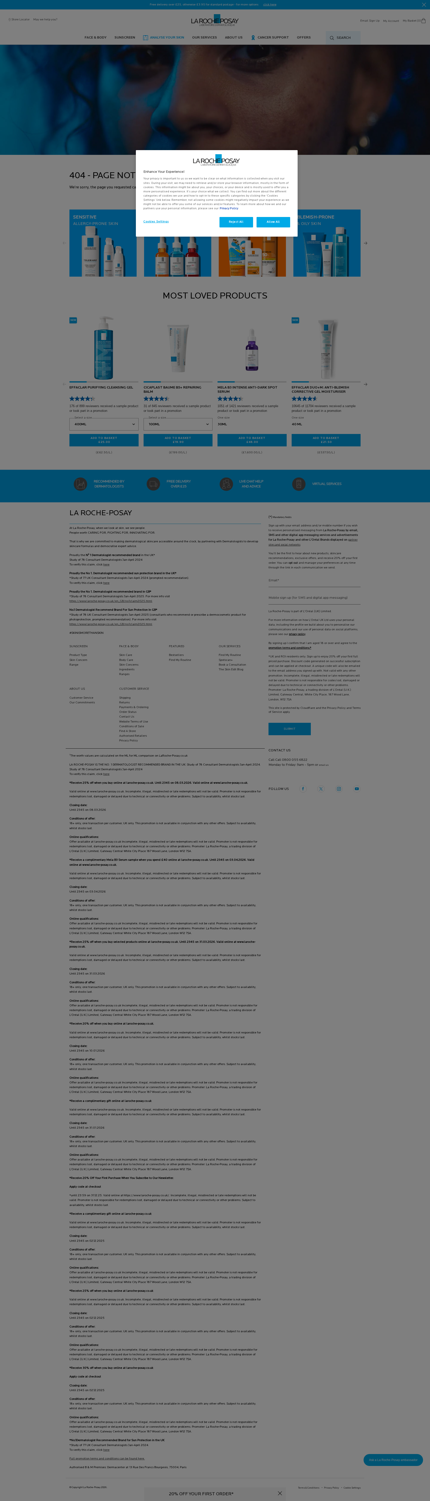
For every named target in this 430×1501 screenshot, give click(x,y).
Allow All (273, 221)
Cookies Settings (156, 221)
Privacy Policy (229, 208)
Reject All (236, 221)
